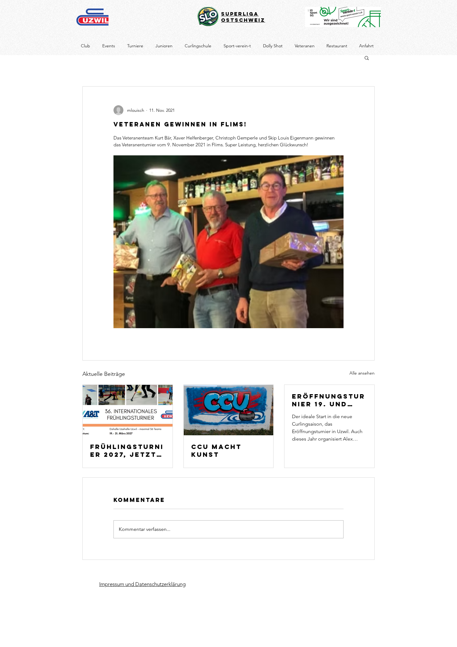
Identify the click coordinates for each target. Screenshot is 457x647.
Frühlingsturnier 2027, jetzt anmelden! (127, 450)
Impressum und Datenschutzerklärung (142, 584)
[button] (367, 57)
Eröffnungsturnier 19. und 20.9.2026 (328, 400)
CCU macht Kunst (216, 450)
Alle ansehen (362, 373)
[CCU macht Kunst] (229, 410)
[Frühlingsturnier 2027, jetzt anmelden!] (128, 410)
